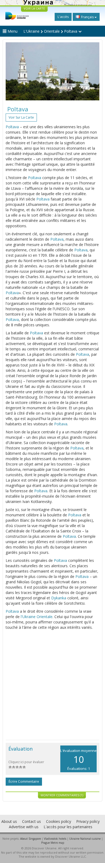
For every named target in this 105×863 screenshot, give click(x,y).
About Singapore (30, 839)
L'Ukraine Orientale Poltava (50, 31)
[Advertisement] (52, 685)
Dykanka (58, 597)
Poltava (12, 126)
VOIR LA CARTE (34, 8)
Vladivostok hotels (55, 839)
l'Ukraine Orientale (36, 616)
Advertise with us (23, 826)
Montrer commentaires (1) (62, 795)
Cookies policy (58, 821)
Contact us (31, 821)
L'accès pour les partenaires (68, 826)
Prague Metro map (52, 843)
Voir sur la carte (21, 117)
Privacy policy (88, 821)
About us (9, 821)
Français (87, 17)
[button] (13, 71)
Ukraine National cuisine (85, 839)
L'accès (63, 16)
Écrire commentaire (24, 781)
